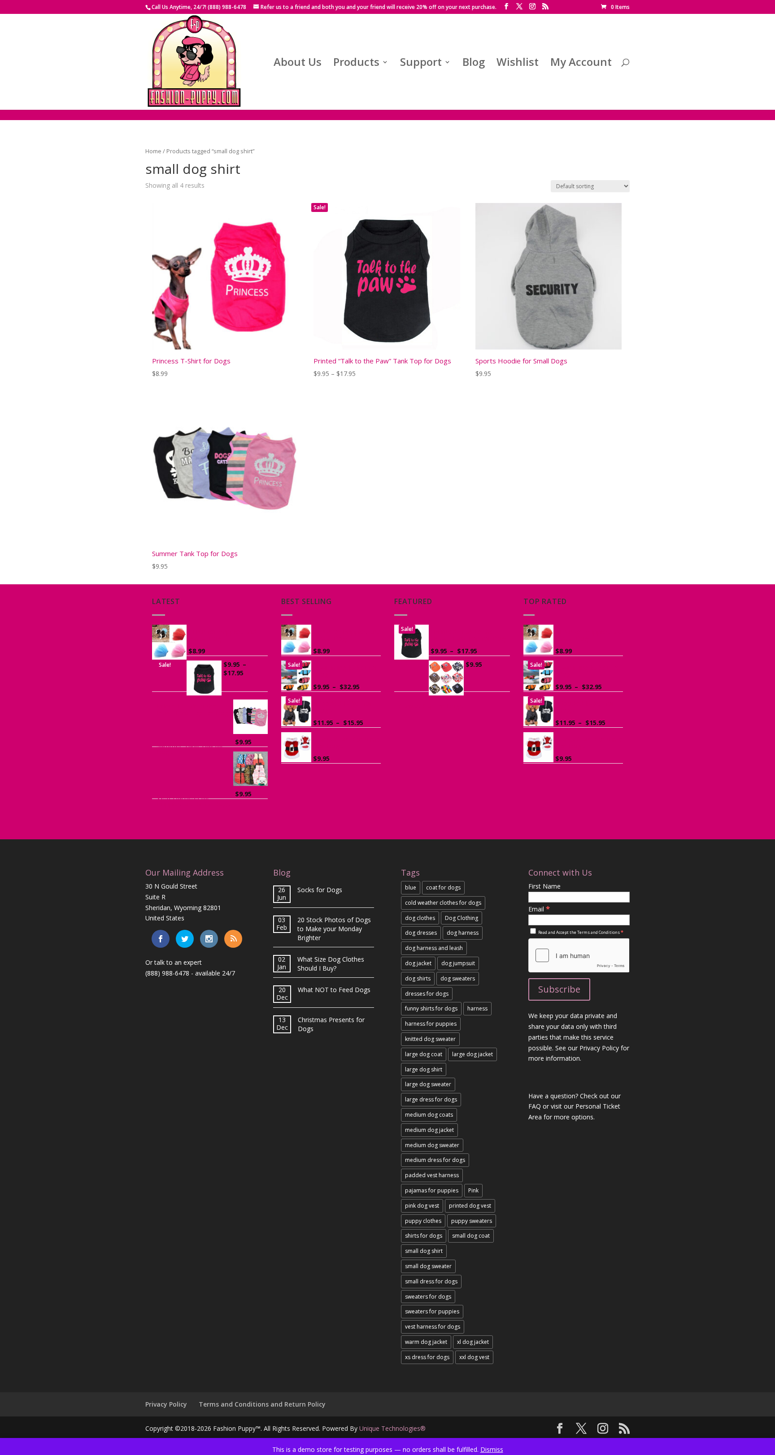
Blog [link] (473, 64)
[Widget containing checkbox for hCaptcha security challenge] (578, 955)
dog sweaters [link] (457, 978)
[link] (615, 7)
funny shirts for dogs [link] (431, 1008)
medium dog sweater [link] (432, 1145)
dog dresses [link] (421, 933)
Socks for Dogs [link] (319, 889)
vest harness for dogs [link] (432, 1326)
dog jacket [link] (418, 963)
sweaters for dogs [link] (428, 1296)
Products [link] (356, 64)
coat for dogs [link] (443, 887)
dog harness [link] (463, 933)
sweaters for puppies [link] (432, 1311)
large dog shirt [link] (423, 1069)
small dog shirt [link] (424, 1251)
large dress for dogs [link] (431, 1099)
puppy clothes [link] (423, 1221)
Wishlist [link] (517, 64)
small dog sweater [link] (428, 1266)
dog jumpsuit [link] (458, 963)
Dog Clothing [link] (461, 918)
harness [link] (477, 1008)
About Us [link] (298, 64)
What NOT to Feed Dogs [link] (334, 989)
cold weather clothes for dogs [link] (443, 903)
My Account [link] (581, 64)
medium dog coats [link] (429, 1114)
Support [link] (421, 64)
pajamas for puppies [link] (431, 1190)
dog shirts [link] (418, 978)
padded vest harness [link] (432, 1175)
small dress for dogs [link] (431, 1281)
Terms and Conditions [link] (598, 932)
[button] (506, 6)
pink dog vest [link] (422, 1205)
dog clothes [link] (420, 918)
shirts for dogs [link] (423, 1235)
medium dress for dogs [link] (435, 1160)
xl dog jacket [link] (473, 1342)
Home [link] (153, 151)
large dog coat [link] (423, 1054)
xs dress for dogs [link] (427, 1357)
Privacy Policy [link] (166, 1404)
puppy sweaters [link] (471, 1221)
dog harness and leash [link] (434, 948)
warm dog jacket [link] (426, 1342)
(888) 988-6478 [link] (167, 973)
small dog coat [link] (471, 1235)
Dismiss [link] (491, 1449)
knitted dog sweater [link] (430, 1039)
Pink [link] (473, 1190)
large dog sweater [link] (428, 1084)
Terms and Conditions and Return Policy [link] (262, 1404)
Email (539, 909)
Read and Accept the (580, 932)
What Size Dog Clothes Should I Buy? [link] (330, 963)
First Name (544, 886)
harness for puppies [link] (431, 1024)
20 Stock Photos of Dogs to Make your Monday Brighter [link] (334, 928)
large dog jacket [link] (472, 1054)
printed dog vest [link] (470, 1205)
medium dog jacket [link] (429, 1130)
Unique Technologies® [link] (392, 1428)
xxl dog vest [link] (474, 1357)
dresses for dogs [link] (426, 993)
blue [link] (410, 887)
